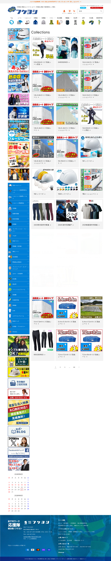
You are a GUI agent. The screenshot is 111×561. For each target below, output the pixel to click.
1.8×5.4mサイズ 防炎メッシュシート (66, 129)
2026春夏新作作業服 (90, 225)
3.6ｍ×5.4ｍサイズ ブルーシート (43, 291)
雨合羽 (14, 284)
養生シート (16, 251)
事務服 (14, 305)
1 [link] (55, 367)
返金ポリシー (76, 558)
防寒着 (14, 224)
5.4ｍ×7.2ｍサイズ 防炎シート (91, 323)
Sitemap (61, 552)
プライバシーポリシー (61, 558)
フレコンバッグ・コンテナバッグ (20, 268)
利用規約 (53, 558)
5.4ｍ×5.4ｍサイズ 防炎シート (67, 323)
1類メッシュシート (89, 194)
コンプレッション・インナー (20, 230)
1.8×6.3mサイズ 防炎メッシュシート (42, 162)
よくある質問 (61, 540)
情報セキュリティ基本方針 (81, 525)
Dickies (15, 331)
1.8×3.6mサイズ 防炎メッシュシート (66, 96)
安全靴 (14, 279)
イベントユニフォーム (19, 289)
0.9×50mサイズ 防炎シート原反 (42, 63)
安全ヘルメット (17, 185)
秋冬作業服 (16, 219)
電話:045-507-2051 (72, 546)
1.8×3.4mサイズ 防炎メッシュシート (91, 63)
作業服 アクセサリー (19, 326)
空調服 (14, 208)
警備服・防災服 (17, 246)
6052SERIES (38, 355)
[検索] (101, 11)
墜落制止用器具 (17, 262)
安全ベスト (16, 241)
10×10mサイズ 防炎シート (67, 162)
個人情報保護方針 (82, 523)
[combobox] (90, 11)
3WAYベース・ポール (90, 290)
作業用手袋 (16, 300)
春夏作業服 (16, 213)
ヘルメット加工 (62, 531)
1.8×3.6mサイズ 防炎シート (42, 96)
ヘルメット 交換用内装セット (20, 191)
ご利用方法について (79, 540)
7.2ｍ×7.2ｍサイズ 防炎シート (66, 356)
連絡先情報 (69, 558)
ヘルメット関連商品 (18, 203)
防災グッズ (16, 321)
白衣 (14, 310)
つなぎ (14, 235)
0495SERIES (63, 62)
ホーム (60, 523)
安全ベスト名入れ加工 (64, 534)
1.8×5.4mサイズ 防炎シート (42, 129)
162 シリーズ (39, 194)
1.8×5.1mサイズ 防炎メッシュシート (90, 96)
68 (74, 367)
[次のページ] (79, 367)
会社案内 (83, 7)
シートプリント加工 (89, 531)
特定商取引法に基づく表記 (65, 525)
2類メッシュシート (41, 257)
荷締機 (14, 294)
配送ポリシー (83, 558)
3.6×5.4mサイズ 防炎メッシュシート (91, 258)
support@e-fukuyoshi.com (66, 549)
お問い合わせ (61, 546)
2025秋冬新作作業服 (41, 225)
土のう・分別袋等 (18, 273)
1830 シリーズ (63, 194)
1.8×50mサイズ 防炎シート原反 (90, 129)
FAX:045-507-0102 (85, 546)
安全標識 (15, 256)
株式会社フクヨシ (33, 558)
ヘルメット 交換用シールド (20, 197)
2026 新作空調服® (65, 225)
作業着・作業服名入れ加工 (75, 531)
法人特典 (69, 540)
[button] (20, 21)
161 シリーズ (87, 161)
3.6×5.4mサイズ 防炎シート (67, 258)
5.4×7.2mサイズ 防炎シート (42, 323)
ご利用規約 (73, 523)
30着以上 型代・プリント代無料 (66, 291)
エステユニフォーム (18, 316)
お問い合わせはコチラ (96, 7)
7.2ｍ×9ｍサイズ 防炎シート (91, 356)
